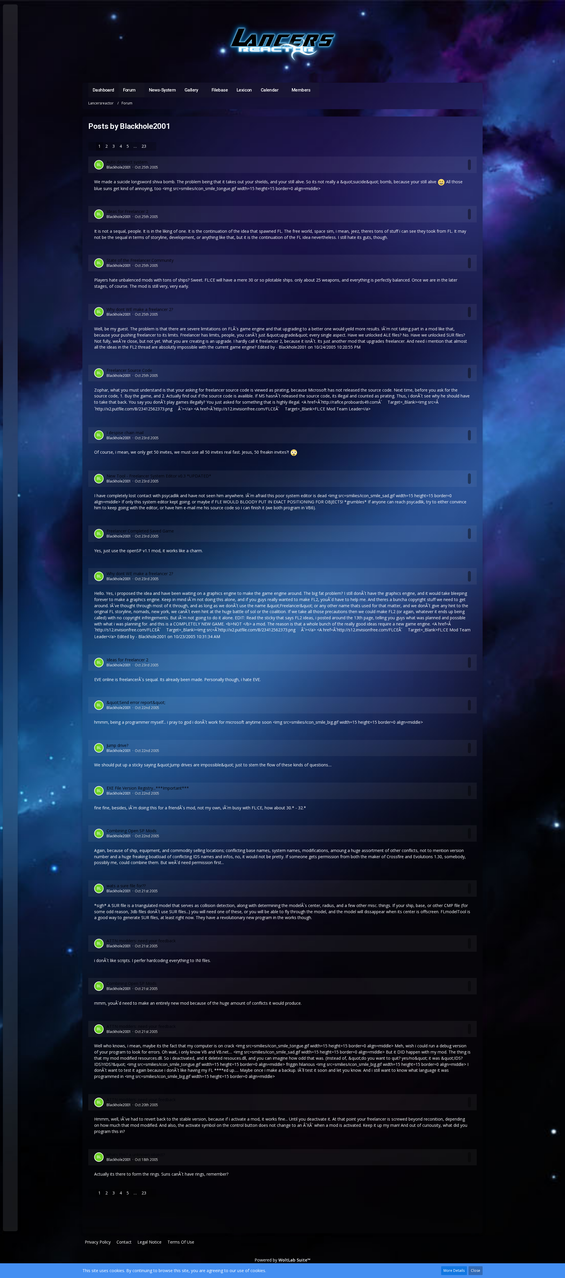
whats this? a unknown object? (136, 1154)
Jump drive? (117, 745)
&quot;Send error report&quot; (136, 702)
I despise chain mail (125, 432)
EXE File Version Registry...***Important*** (148, 788)
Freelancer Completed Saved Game (140, 531)
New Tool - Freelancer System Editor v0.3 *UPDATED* (159, 476)
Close (475, 1270)
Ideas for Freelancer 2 (127, 211)
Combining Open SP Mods (132, 830)
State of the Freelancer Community (140, 260)
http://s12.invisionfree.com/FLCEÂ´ (246, 409)
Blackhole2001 (119, 167)
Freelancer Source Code (129, 370)
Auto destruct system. (127, 162)
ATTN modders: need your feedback (141, 940)
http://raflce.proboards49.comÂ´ (351, 402)
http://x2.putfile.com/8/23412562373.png (133, 409)
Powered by (282, 1260)
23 (144, 146)
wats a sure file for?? (126, 885)
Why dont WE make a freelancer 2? (140, 309)
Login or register (10, 38)
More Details (454, 1270)
